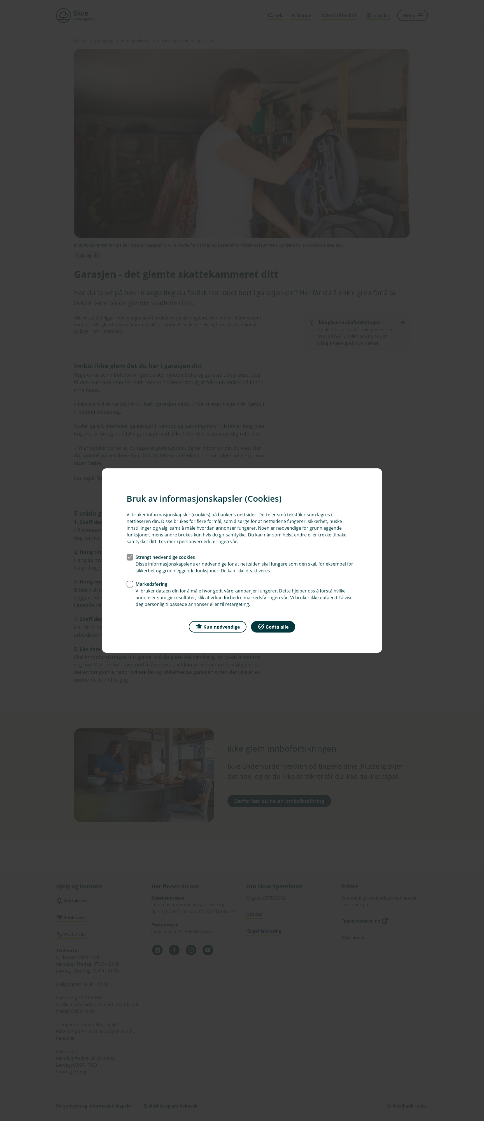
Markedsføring (151, 584)
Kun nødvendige (221, 627)
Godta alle (277, 627)
